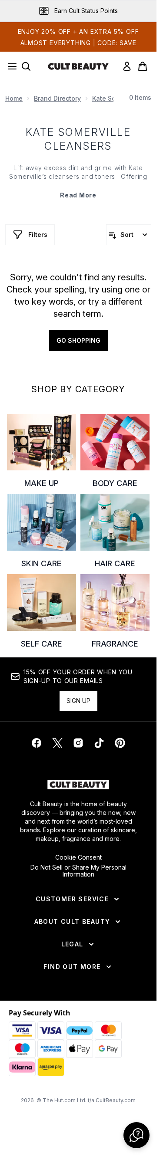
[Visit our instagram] (78, 742)
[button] (136, 1135)
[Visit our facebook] (36, 742)
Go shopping (78, 340)
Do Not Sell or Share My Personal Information (78, 871)
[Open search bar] (26, 66)
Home (14, 98)
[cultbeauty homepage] (78, 66)
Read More (78, 195)
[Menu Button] (9, 66)
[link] (127, 66)
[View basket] (143, 66)
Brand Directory (57, 98)
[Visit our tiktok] (99, 742)
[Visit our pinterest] (120, 742)
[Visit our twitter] (57, 742)
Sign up (78, 700)
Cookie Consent (78, 857)
